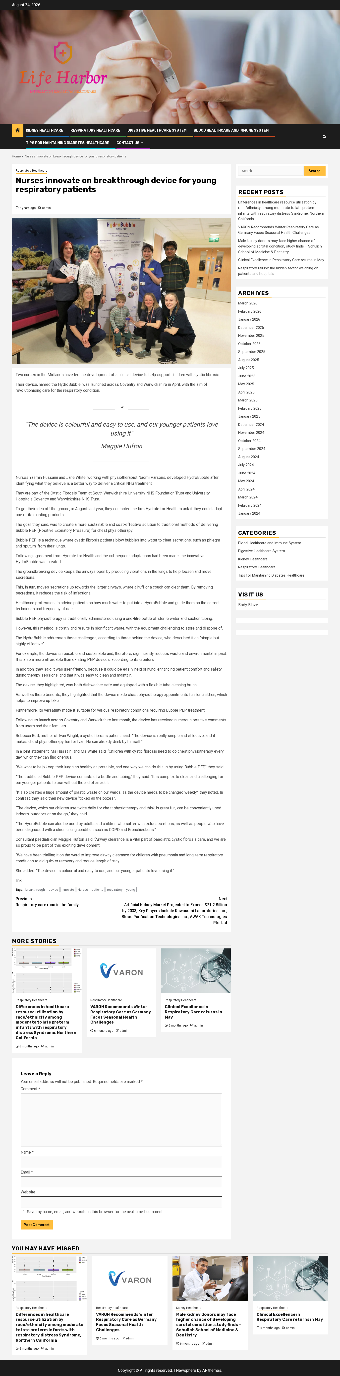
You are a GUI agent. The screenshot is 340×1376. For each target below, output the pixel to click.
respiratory (114, 889)
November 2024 (251, 433)
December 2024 (251, 424)
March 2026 (247, 303)
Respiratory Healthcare (95, 130)
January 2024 (249, 513)
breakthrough (35, 889)
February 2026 (249, 311)
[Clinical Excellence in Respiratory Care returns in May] (196, 970)
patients (97, 889)
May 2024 (246, 481)
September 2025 (251, 352)
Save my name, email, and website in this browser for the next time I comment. (95, 1211)
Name (27, 1152)
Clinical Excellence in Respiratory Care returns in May (193, 1012)
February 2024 (249, 505)
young (130, 889)
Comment (30, 1088)
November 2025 (251, 336)
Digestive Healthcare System (156, 130)
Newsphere (186, 1370)
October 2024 (249, 441)
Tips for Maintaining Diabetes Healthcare (67, 143)
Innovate (68, 889)
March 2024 (247, 497)
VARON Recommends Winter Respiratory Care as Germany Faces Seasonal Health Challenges (120, 1014)
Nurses (83, 889)
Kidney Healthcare (44, 130)
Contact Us (127, 143)
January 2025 (249, 416)
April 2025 (246, 392)
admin (46, 208)
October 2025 (249, 344)
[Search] (324, 137)
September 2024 (251, 449)
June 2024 (246, 473)
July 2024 (246, 465)
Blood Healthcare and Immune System (231, 130)
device (53, 889)
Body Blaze (248, 605)
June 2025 (246, 376)
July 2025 (246, 368)
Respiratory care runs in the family (47, 901)
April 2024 (246, 489)
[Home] (17, 130)
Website (28, 1192)
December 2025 (251, 327)
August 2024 (248, 457)
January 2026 (249, 319)
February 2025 (249, 408)
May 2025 (246, 384)
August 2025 (248, 360)
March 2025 (247, 400)
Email (27, 1172)
